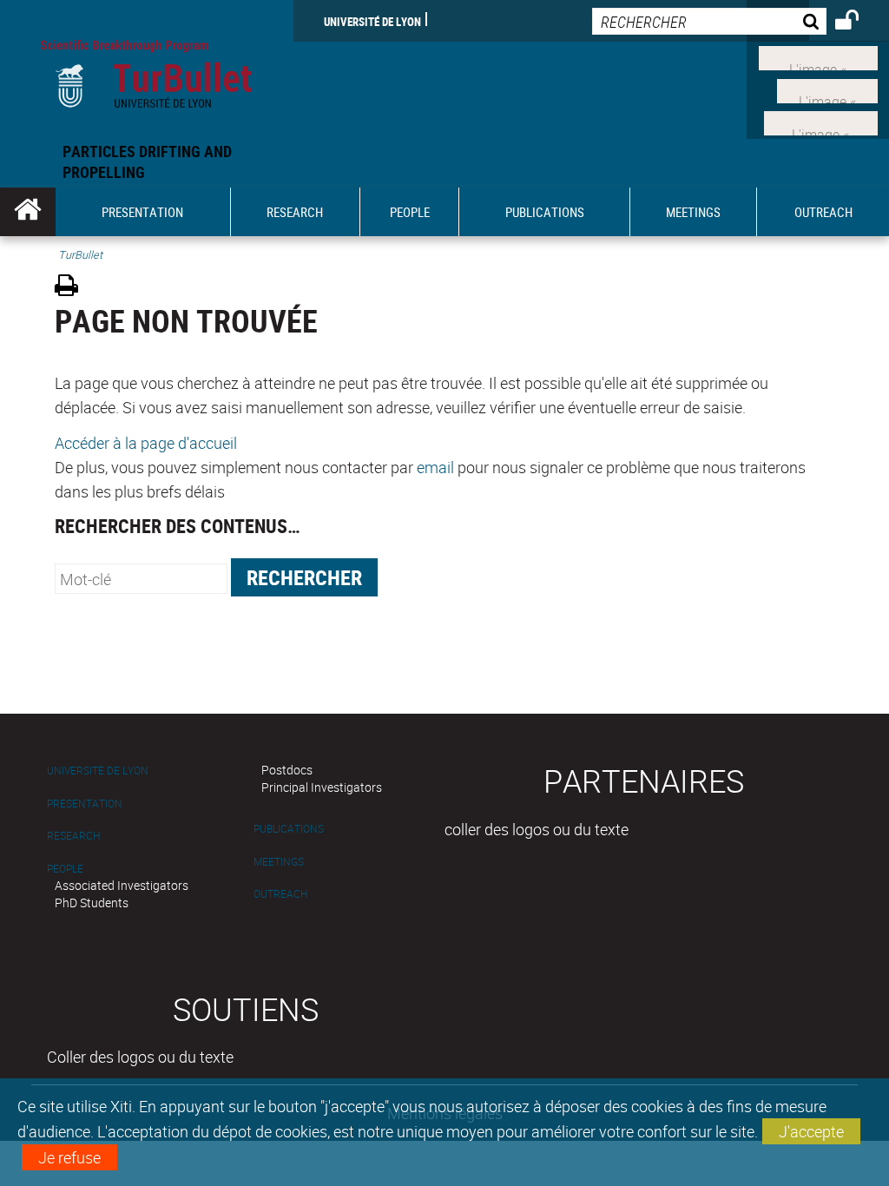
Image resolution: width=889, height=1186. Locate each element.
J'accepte (811, 1131)
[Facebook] (818, 56)
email (435, 467)
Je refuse (69, 1157)
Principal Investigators (321, 787)
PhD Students (91, 902)
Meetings (279, 861)
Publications (289, 828)
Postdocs (287, 769)
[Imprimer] (72, 287)
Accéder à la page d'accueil (146, 442)
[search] (709, 21)
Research (73, 835)
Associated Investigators (121, 885)
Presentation (84, 803)
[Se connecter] (858, 22)
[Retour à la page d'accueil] (146, 70)
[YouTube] (821, 121)
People (65, 868)
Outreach (280, 893)
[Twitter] (827, 88)
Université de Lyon (372, 21)
